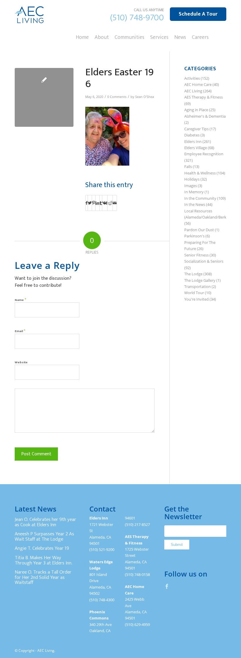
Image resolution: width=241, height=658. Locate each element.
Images (190, 185)
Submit (177, 544)
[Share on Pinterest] (93, 203)
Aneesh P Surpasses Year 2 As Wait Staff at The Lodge (44, 536)
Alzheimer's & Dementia (205, 116)
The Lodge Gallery (199, 280)
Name (20, 299)
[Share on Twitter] (90, 203)
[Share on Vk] (104, 203)
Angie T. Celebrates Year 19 (42, 548)
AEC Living (193, 91)
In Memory (194, 191)
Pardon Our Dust (199, 229)
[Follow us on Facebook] (167, 586)
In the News (194, 204)
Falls (188, 166)
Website (21, 362)
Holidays (192, 179)
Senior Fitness (196, 255)
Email (20, 331)
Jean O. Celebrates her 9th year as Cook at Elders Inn (45, 522)
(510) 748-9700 (137, 17)
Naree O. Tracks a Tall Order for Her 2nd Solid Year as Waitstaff (43, 577)
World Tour (194, 292)
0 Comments (116, 97)
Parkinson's (194, 236)
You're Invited (196, 299)
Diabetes (192, 135)
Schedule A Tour (198, 14)
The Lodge (193, 273)
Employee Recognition (203, 153)
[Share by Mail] (115, 203)
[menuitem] (82, 36)
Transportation (197, 286)
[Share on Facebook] (87, 203)
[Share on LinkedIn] (97, 203)
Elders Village (195, 147)
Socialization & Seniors (203, 261)
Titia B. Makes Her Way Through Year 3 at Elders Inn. (43, 560)
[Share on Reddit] (110, 203)
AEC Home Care (198, 84)
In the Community (200, 198)
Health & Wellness (200, 173)
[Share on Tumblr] (101, 203)
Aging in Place (196, 109)
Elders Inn (193, 141)
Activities (192, 78)
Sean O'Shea (144, 97)
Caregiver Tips (196, 128)
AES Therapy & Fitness (203, 97)
